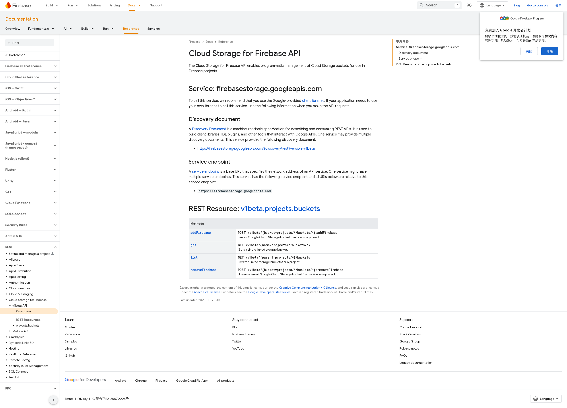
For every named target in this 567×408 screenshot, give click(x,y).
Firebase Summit (244, 334)
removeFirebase (203, 270)
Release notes (409, 348)
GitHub (70, 356)
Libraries (71, 348)
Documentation (21, 19)
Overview (12, 29)
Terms (69, 398)
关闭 (529, 51)
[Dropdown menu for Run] (78, 5)
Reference (131, 29)
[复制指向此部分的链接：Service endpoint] (234, 162)
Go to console (537, 5)
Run (70, 5)
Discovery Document (209, 129)
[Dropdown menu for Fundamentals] (54, 28)
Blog (516, 5)
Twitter (237, 341)
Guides (70, 327)
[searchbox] (29, 42)
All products (225, 381)
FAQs (403, 356)
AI (65, 29)
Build (49, 5)
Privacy (82, 398)
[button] (26, 66)
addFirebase (200, 232)
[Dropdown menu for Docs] (141, 5)
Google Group (410, 341)
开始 (550, 51)
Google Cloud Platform (192, 381)
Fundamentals (38, 29)
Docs (132, 5)
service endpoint (205, 171)
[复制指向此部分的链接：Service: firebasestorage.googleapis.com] (326, 89)
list (194, 257)
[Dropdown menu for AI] (72, 28)
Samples (153, 29)
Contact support (411, 327)
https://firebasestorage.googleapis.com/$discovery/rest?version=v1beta (256, 148)
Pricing (114, 5)
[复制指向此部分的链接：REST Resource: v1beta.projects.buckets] (324, 209)
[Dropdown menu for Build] (58, 5)
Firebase (194, 42)
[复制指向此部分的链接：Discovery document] (244, 119)
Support (156, 5)
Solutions (94, 5)
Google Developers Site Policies (269, 292)
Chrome (141, 381)
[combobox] (439, 5)
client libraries (313, 101)
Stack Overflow (410, 334)
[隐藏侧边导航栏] (53, 400)
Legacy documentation (416, 363)
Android (120, 381)
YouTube (238, 348)
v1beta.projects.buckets (280, 208)
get (193, 245)
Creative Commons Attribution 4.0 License (307, 288)
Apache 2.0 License (207, 292)
